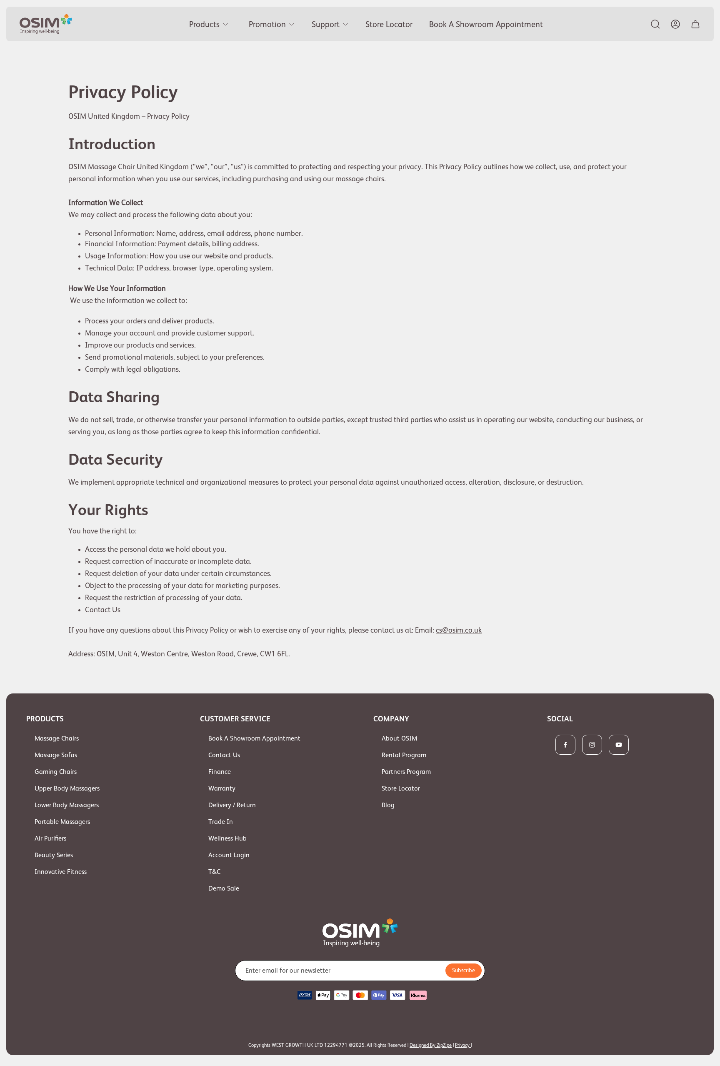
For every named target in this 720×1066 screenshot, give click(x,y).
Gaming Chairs (56, 772)
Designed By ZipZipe (431, 1045)
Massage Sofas (56, 755)
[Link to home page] (360, 932)
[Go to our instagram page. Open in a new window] (592, 745)
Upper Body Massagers (67, 788)
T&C (214, 872)
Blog (388, 805)
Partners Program (406, 772)
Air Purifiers (50, 838)
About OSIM (399, 738)
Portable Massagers (62, 822)
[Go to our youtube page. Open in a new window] (619, 745)
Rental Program (404, 755)
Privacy (463, 1045)
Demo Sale (223, 888)
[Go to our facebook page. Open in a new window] (565, 745)
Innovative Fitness (61, 872)
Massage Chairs (57, 738)
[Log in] (675, 24)
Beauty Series (54, 855)
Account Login (229, 855)
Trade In (220, 822)
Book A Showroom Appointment (254, 738)
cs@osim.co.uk (459, 630)
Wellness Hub (227, 838)
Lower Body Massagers (67, 805)
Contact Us (224, 755)
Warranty (221, 788)
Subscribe (463, 970)
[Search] (655, 24)
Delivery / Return (232, 805)
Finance (219, 772)
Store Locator (401, 788)
